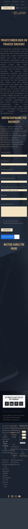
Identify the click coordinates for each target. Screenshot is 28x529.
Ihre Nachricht (7, 204)
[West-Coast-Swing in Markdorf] (14, 253)
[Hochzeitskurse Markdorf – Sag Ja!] (14, 345)
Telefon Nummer (7, 178)
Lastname (20, 435)
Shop (10, 96)
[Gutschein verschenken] (14, 358)
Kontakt (14, 426)
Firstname (20, 432)
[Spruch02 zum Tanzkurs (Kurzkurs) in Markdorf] (14, 355)
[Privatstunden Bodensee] (14, 337)
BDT (15, 456)
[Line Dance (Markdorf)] (14, 371)
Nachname (6, 152)
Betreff (3, 195)
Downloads (15, 432)
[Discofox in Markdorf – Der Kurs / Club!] (14, 378)
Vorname (5, 161)
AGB (14, 437)
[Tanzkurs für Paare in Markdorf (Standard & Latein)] (14, 309)
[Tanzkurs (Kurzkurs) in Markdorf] (14, 365)
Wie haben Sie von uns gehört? (14, 187)
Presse (14, 435)
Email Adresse (7, 170)
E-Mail (20, 439)
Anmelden (22, 442)
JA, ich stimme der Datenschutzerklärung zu (13, 222)
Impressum (15, 430)
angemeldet (16, 415)
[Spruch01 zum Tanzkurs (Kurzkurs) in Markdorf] (14, 281)
